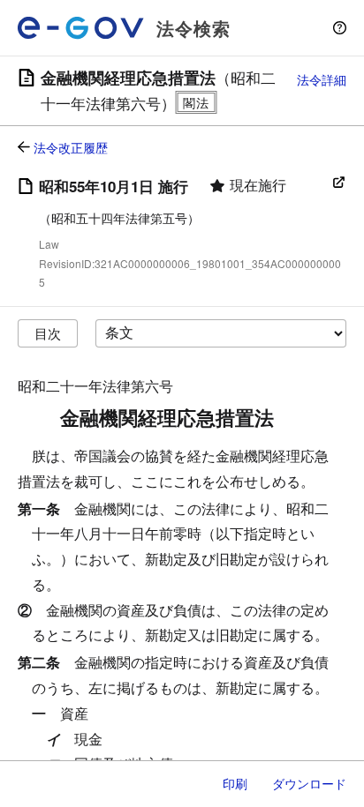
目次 (47, 333)
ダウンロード (309, 783)
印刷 (235, 783)
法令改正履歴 (71, 147)
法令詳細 (321, 79)
